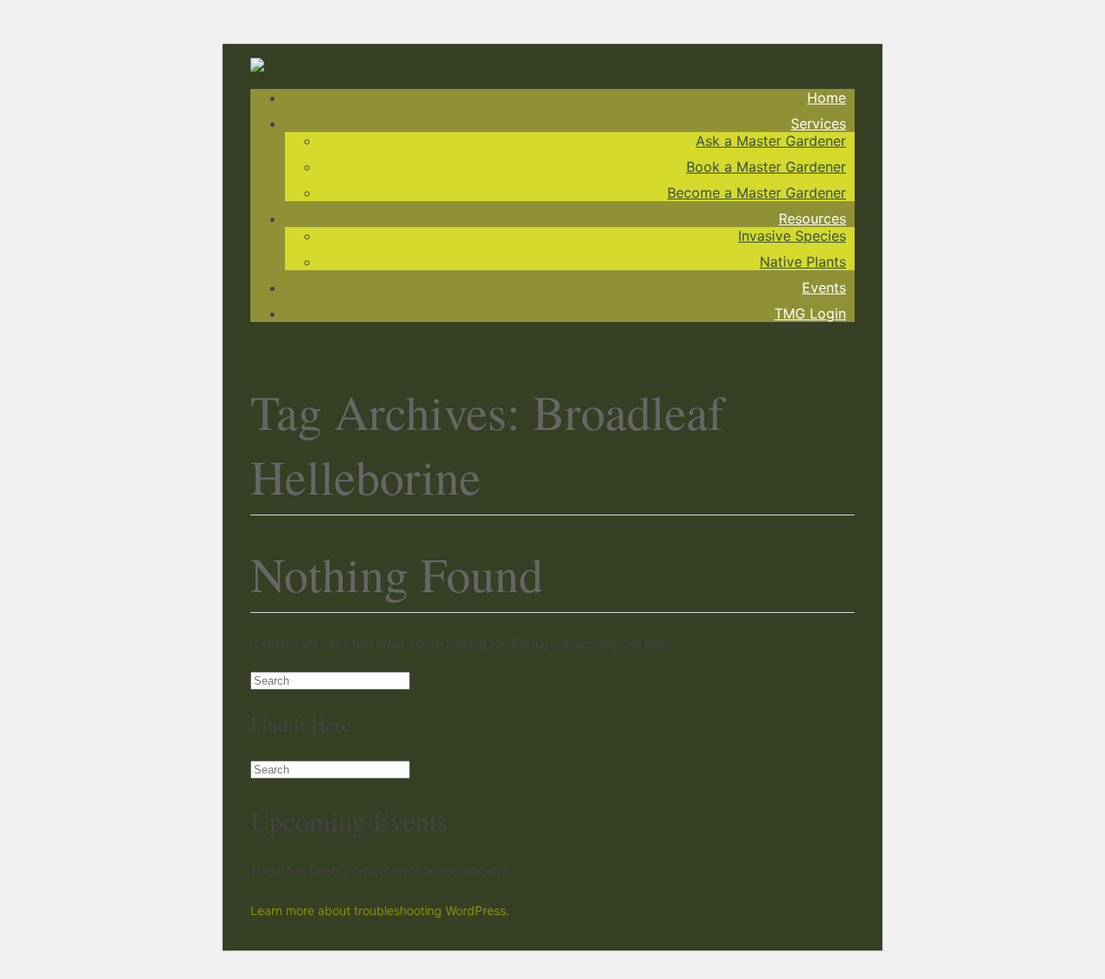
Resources (812, 218)
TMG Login (810, 313)
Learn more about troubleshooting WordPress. (379, 910)
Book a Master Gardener (766, 166)
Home (826, 97)
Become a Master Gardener (756, 192)
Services (818, 123)
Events (824, 287)
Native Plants (803, 261)
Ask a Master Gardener (771, 140)
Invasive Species (792, 235)
